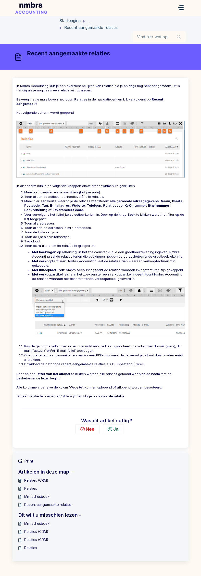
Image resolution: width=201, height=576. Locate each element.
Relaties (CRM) (36, 480)
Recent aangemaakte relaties (48, 504)
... (90, 20)
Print (28, 461)
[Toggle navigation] (181, 7)
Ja (116, 429)
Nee (90, 429)
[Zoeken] (179, 36)
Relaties (30, 488)
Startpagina (70, 20)
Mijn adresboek (37, 496)
